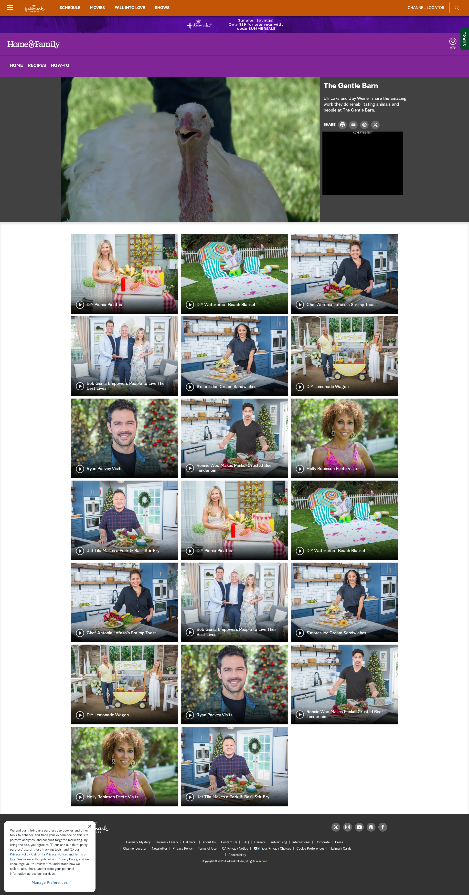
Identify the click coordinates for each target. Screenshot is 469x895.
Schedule (70, 8)
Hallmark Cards (340, 848)
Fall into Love (130, 8)
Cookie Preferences (310, 848)
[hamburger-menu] (10, 8)
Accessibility (237, 855)
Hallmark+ (190, 842)
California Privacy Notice (49, 854)
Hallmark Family (167, 842)
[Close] (89, 826)
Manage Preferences (50, 883)
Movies (97, 8)
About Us (209, 842)
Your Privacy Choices (276, 848)
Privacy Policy (182, 848)
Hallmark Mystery (138, 842)
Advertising (279, 842)
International (301, 842)
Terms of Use (207, 848)
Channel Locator (426, 8)
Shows (162, 8)
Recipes (37, 65)
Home (16, 65)
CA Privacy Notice (235, 848)
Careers (260, 842)
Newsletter (159, 848)
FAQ (246, 842)
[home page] (34, 8)
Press (339, 842)
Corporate (323, 842)
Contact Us (229, 842)
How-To (60, 65)
